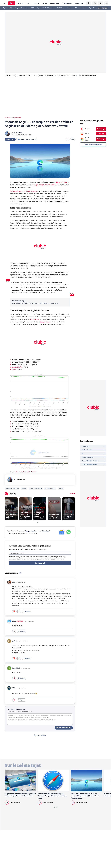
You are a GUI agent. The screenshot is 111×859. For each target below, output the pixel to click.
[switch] (100, 3)
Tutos (44, 3)
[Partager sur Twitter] (106, 850)
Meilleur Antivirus (24, 75)
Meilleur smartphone (46, 75)
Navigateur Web (16, 117)
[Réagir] (67, 139)
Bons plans (54, 3)
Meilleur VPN (10, 75)
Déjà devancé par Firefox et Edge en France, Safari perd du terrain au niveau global (52, 796)
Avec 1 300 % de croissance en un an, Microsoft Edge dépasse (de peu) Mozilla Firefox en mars (85, 796)
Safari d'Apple (34, 319)
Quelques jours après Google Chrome (23, 191)
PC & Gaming (35, 8)
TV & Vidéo (60, 8)
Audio (69, 8)
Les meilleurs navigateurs (93, 144)
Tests (28, 3)
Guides (36, 3)
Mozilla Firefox (17, 367)
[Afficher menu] (5, 3)
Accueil (7, 117)
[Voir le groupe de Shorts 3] (42, 522)
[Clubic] (11, 3)
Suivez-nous (10, 139)
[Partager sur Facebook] (106, 844)
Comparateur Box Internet (87, 75)
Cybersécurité (7, 8)
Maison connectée (80, 8)
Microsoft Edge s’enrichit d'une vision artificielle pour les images (35, 303)
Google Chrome (45, 322)
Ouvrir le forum (41, 735)
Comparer (79, 3)
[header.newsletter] (95, 3)
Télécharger (67, 3)
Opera (14, 370)
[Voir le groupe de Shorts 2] (40, 522)
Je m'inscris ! (40, 563)
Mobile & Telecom (48, 8)
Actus (20, 3)
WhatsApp (45, 531)
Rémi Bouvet (18, 132)
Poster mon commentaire (63, 727)
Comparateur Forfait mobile (66, 75)
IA (34, 75)
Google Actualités (31, 531)
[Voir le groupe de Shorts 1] (38, 522)
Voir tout (72, 493)
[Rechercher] (89, 3)
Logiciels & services (21, 8)
